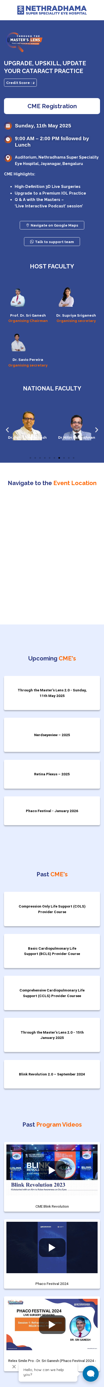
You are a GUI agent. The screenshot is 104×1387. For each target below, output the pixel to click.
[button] (7, 429)
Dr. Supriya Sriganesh (76, 315)
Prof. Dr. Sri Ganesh (28, 315)
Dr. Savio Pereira (28, 359)
